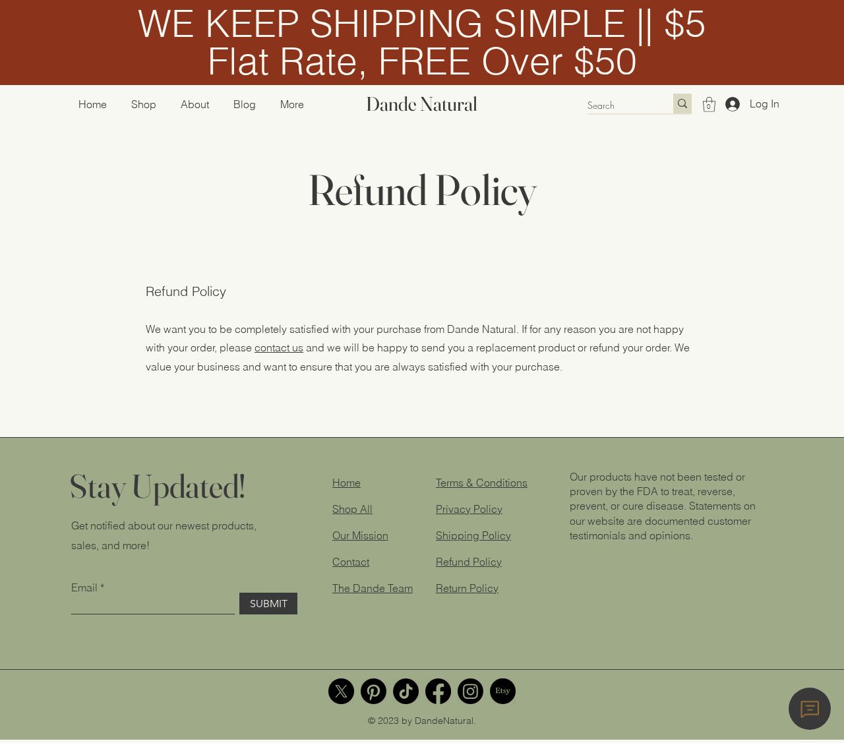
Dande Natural (421, 104)
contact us (279, 347)
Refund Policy (469, 561)
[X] (341, 691)
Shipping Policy (473, 535)
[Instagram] (470, 691)
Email (84, 587)
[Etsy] (503, 691)
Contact (350, 561)
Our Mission (360, 535)
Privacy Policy (469, 509)
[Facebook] (438, 691)
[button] (709, 104)
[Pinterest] (373, 691)
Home (346, 482)
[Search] (682, 103)
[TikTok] (406, 691)
